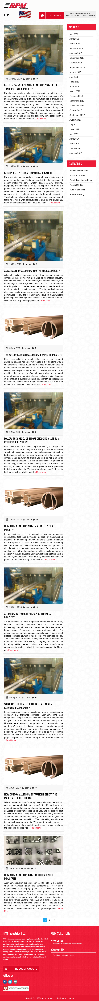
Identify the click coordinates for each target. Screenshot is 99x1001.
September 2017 (77, 115)
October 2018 (75, 63)
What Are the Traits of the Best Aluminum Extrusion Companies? (28, 705)
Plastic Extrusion (77, 175)
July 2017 (73, 125)
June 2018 (74, 82)
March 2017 (74, 144)
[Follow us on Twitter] (8, 15)
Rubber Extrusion (77, 190)
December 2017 (76, 101)
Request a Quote (54, 15)
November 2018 (76, 58)
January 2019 (75, 53)
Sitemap (71, 998)
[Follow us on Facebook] (4, 15)
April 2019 (74, 39)
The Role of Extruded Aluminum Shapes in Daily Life (33, 354)
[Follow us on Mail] (15, 983)
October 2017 (75, 110)
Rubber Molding (76, 194)
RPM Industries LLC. (48, 998)
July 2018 (73, 77)
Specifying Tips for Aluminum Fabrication (28, 173)
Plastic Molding (76, 185)
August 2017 (75, 120)
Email (65, 955)
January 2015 (75, 153)
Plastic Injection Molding (80, 180)
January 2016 (75, 148)
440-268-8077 (75, 16)
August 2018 (75, 72)
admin (29, 79)
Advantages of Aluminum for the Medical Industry (33, 270)
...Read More (40, 119)
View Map (56, 955)
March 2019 (74, 44)
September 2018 (77, 67)
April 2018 (74, 86)
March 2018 (74, 91)
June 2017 (74, 129)
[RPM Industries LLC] (16, 7)
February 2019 (76, 48)
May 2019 (74, 34)
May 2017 (74, 134)
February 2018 (76, 96)
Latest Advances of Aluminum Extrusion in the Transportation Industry (30, 87)
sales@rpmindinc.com (82, 14)
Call (72, 955)
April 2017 (74, 139)
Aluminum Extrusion (78, 171)
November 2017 (76, 105)
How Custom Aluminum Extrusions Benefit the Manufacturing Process (30, 796)
